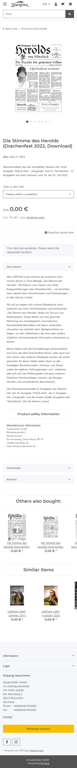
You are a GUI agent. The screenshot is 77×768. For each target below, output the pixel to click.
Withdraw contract (38, 728)
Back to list (12, 28)
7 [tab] (50, 122)
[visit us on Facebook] (7, 742)
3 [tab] (35, 122)
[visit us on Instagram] (16, 742)
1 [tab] (27, 122)
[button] (56, 4)
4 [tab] (38, 122)
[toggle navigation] (5, 2)
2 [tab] (31, 122)
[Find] (69, 14)
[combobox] (38, 194)
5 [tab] (42, 122)
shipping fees (37, 750)
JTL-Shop (44, 763)
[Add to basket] (6, 40)
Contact (8, 716)
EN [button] (45, 4)
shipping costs (35, 217)
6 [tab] (46, 122)
